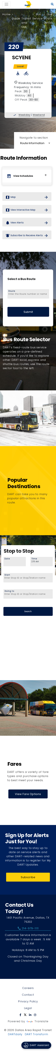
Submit (28, 312)
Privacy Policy (28, 1001)
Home (6, 14)
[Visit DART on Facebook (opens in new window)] (20, 1014)
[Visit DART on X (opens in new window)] (25, 1014)
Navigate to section (34, 137)
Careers (28, 988)
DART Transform (36, 1034)
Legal (28, 1008)
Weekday (24, 115)
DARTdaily (15, 1034)
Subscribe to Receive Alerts (26, 235)
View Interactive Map (26, 210)
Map (26, 197)
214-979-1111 (28, 928)
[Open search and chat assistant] (52, 4)
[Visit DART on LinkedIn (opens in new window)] (30, 1014)
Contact (28, 995)
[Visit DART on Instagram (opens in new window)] (35, 1014)
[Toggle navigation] (6, 4)
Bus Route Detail (48, 18)
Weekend (39, 115)
